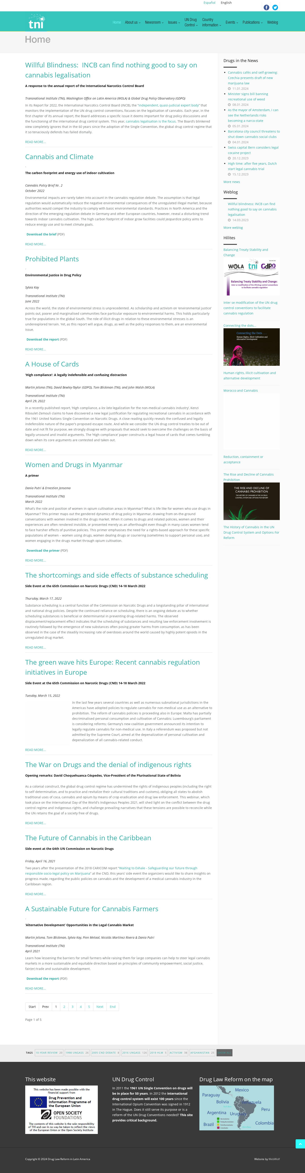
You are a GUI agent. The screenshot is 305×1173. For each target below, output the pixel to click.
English (226, 2)
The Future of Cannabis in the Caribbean (88, 837)
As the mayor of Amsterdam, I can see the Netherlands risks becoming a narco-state (253, 115)
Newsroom (153, 23)
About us (131, 23)
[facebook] (266, 6)
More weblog (233, 227)
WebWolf (274, 1159)
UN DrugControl (191, 22)
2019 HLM (158, 1052)
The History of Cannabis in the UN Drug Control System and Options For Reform (251, 532)
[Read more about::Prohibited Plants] (27, 268)
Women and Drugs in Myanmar (74, 464)
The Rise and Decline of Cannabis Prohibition (249, 477)
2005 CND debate (105, 1052)
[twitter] (275, 6)
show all (224, 1052)
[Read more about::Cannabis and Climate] (27, 166)
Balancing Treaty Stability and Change (246, 252)
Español (209, 2)
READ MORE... (35, 142)
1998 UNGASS (77, 1052)
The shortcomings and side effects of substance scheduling (116, 575)
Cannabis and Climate (59, 156)
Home (117, 23)
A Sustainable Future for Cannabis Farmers (91, 908)
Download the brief (41, 234)
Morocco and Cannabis (241, 390)
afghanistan (202, 1052)
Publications (252, 23)
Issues (173, 23)
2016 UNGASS (134, 1052)
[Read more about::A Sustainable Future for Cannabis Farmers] (27, 918)
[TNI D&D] (36, 21)
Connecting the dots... (240, 325)
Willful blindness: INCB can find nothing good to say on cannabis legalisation (252, 209)
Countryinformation (210, 22)
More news (232, 182)
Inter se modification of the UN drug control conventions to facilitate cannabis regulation (251, 307)
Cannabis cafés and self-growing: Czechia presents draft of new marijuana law (253, 77)
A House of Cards (52, 363)
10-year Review (49, 1052)
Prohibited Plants (52, 258)
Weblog (272, 23)
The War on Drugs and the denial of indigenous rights (108, 764)
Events (231, 23)
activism (178, 1052)
